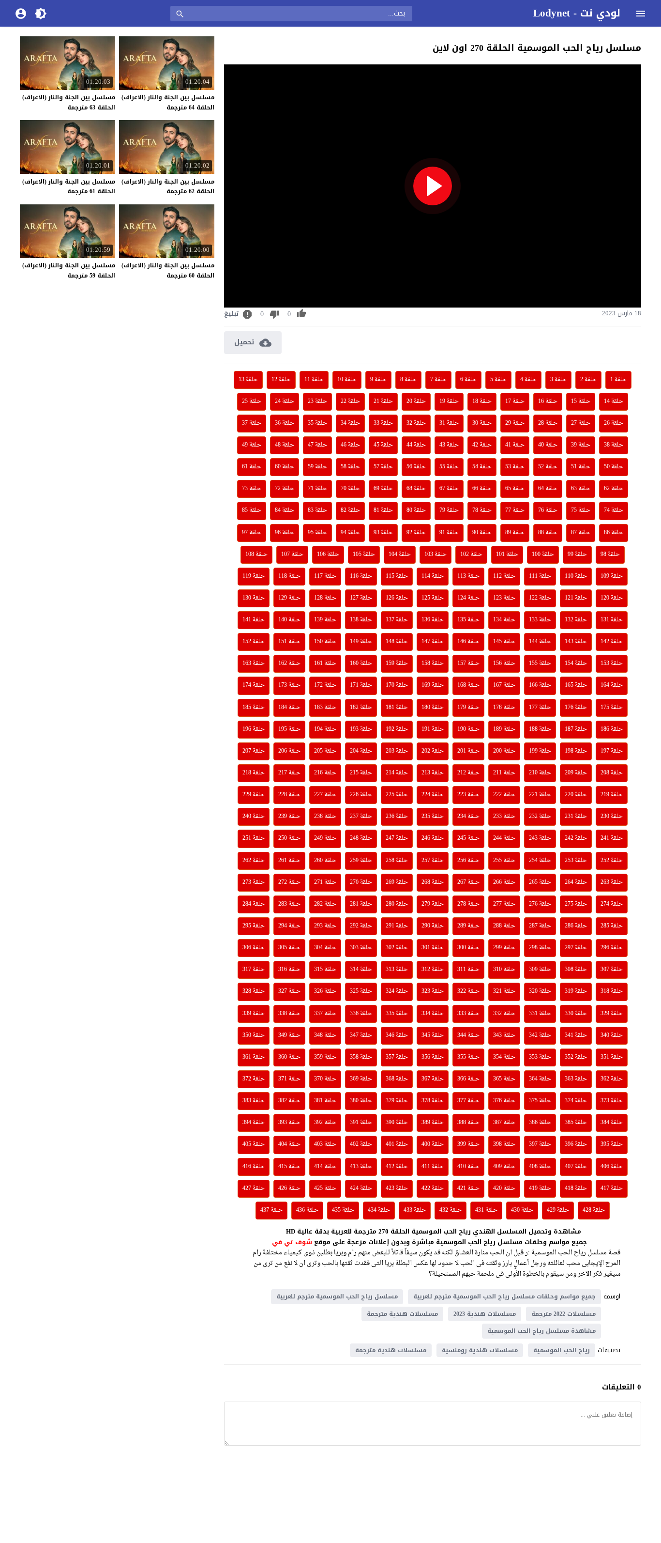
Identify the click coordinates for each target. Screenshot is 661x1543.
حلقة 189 (504, 729)
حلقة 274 (612, 904)
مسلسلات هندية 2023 (484, 1314)
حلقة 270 (361, 882)
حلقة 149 (361, 641)
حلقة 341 (576, 1035)
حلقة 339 (253, 1013)
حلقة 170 (397, 685)
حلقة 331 (540, 1013)
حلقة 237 (361, 816)
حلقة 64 (547, 488)
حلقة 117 (325, 576)
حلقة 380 (361, 1101)
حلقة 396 (576, 1144)
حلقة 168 (468, 685)
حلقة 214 (397, 773)
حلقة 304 (325, 947)
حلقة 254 (540, 860)
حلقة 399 (468, 1144)
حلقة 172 (325, 685)
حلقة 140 (289, 620)
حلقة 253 (576, 860)
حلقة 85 (251, 510)
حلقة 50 (613, 467)
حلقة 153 (612, 663)
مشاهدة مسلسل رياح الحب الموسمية (541, 1331)
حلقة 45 (383, 445)
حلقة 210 (540, 773)
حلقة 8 (408, 379)
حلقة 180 (432, 707)
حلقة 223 (468, 794)
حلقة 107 (292, 554)
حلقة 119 (253, 576)
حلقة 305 (289, 947)
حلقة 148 (397, 641)
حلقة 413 (361, 1166)
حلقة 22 (350, 401)
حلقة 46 (350, 445)
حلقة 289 (468, 926)
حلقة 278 (468, 904)
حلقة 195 (289, 729)
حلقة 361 (253, 1057)
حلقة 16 (547, 401)
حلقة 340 (612, 1035)
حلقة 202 (432, 751)
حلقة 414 (325, 1166)
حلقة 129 (289, 598)
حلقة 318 (612, 991)
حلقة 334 (432, 1013)
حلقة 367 (432, 1079)
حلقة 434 (379, 1210)
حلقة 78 (482, 510)
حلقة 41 (515, 445)
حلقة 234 (468, 816)
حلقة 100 (543, 554)
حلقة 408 (540, 1166)
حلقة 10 (347, 379)
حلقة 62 (613, 488)
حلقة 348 (325, 1035)
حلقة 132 (576, 620)
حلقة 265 (540, 882)
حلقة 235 (432, 816)
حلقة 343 (504, 1035)
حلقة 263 (612, 882)
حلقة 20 (416, 401)
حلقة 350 (253, 1035)
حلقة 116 (361, 576)
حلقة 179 (468, 707)
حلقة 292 (361, 926)
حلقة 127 (361, 598)
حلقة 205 (325, 751)
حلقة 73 (251, 488)
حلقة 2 (588, 379)
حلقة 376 (504, 1101)
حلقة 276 (540, 904)
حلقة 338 (289, 1013)
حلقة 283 (289, 904)
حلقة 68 (416, 488)
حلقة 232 (540, 816)
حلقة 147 (432, 641)
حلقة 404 (289, 1144)
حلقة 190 (468, 729)
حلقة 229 (253, 794)
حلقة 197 (612, 751)
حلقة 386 (540, 1122)
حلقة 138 (361, 620)
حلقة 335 (397, 1013)
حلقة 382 (289, 1101)
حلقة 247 (397, 838)
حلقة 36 (284, 423)
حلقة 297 (576, 947)
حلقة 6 (468, 379)
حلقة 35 (317, 423)
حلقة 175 (612, 707)
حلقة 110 (576, 576)
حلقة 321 (504, 991)
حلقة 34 (350, 423)
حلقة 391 (361, 1122)
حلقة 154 (576, 663)
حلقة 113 (468, 576)
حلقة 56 (416, 467)
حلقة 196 (253, 729)
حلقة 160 (361, 663)
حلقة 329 (612, 1013)
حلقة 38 (613, 445)
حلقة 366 (468, 1079)
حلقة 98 (610, 554)
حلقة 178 (504, 707)
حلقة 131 (612, 620)
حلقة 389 (432, 1122)
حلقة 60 (284, 467)
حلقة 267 (468, 882)
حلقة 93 (383, 532)
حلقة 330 (576, 1013)
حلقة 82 (350, 510)
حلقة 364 (540, 1079)
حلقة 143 (576, 641)
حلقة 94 (350, 532)
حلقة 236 (397, 816)
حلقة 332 (504, 1013)
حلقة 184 (289, 707)
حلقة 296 (612, 947)
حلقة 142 (612, 641)
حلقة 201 (468, 751)
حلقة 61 (251, 467)
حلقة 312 (432, 969)
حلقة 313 (397, 969)
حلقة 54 (482, 467)
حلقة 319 (576, 991)
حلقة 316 (289, 969)
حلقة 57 (383, 467)
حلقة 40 (547, 445)
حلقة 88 (547, 532)
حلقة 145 (504, 641)
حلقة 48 (284, 445)
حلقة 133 (540, 620)
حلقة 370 (325, 1079)
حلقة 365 (504, 1079)
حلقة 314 (361, 969)
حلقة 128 (325, 598)
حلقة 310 (504, 969)
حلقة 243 (540, 838)
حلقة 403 (325, 1144)
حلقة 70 (350, 488)
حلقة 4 (528, 379)
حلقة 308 (576, 969)
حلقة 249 (325, 838)
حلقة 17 (515, 401)
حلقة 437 (271, 1210)
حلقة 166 (540, 685)
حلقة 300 (468, 947)
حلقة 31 (449, 423)
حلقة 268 (432, 882)
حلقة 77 (515, 510)
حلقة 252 (612, 860)
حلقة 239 (289, 816)
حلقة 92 (416, 532)
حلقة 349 (289, 1035)
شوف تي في (292, 1242)
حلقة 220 (576, 794)
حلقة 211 (504, 773)
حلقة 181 (397, 707)
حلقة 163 (253, 663)
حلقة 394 (253, 1122)
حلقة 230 (612, 816)
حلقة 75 (580, 510)
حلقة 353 (540, 1057)
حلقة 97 (251, 532)
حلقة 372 (253, 1079)
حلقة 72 (284, 488)
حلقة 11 (314, 379)
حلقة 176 (576, 707)
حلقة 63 (580, 488)
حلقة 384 (612, 1122)
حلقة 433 (415, 1210)
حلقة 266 (504, 882)
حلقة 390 (397, 1122)
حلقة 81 (383, 510)
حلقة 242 (576, 838)
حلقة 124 (468, 598)
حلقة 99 (577, 554)
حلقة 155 (540, 663)
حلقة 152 (253, 641)
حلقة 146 (468, 641)
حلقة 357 (397, 1057)
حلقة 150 (325, 641)
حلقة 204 (361, 751)
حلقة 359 (325, 1057)
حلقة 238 (325, 816)
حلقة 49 (251, 445)
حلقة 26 (613, 423)
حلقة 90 (482, 532)
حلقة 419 (540, 1188)
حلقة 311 (468, 969)
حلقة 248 (361, 838)
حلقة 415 (289, 1166)
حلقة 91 (449, 532)
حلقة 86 (613, 532)
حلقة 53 (515, 467)
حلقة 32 (416, 423)
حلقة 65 (515, 488)
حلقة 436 (307, 1210)
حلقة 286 (576, 926)
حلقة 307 (612, 969)
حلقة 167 (504, 685)
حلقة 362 (612, 1079)
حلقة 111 (540, 576)
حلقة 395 (612, 1144)
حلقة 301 (432, 947)
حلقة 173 (289, 685)
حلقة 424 (361, 1188)
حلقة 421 (468, 1188)
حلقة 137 (397, 620)
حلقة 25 (251, 401)
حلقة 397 (540, 1144)
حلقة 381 (325, 1101)
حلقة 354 (504, 1057)
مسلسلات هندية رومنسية (480, 1350)
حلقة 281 (361, 904)
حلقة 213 (432, 773)
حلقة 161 (325, 663)
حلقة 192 (397, 729)
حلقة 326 (325, 991)
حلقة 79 (449, 510)
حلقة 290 (432, 926)
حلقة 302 (397, 947)
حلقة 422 (432, 1188)
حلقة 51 (580, 467)
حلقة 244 (504, 838)
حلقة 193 (361, 729)
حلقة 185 (253, 707)
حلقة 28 (547, 423)
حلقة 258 (397, 860)
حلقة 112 (504, 576)
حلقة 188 (540, 729)
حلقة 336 (361, 1013)
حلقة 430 (522, 1210)
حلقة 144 (540, 641)
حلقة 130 (253, 598)
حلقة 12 (281, 379)
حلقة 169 (432, 685)
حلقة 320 (540, 991)
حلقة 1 (618, 379)
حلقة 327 (289, 991)
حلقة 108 (256, 554)
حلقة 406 (612, 1166)
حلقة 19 (449, 401)
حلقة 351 (612, 1057)
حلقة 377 (468, 1101)
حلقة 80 (416, 510)
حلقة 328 (253, 991)
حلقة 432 (450, 1210)
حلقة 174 (253, 685)
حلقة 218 (253, 773)
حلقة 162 (289, 663)
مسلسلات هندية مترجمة (402, 1314)
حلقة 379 (397, 1101)
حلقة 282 (325, 904)
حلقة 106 (328, 554)
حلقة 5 (498, 379)
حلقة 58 (350, 467)
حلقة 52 (547, 467)
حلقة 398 (504, 1144)
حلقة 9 (378, 379)
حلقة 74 (613, 510)
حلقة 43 (449, 445)
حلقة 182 (361, 707)
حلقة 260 (325, 860)
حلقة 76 (547, 510)
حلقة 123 (504, 598)
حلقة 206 (289, 751)
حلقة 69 (383, 488)
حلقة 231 (576, 816)
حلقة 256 (468, 860)
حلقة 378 (432, 1101)
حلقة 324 (397, 991)
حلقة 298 (540, 947)
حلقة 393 (289, 1122)
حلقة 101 (507, 554)
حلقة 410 (468, 1166)
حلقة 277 (504, 904)
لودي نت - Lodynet (576, 13)
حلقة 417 (612, 1188)
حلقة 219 (612, 794)
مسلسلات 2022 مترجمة (563, 1314)
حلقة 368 (397, 1079)
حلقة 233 (504, 816)
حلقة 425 (325, 1188)
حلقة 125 (432, 598)
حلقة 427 (253, 1188)
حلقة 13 (248, 379)
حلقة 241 (612, 838)
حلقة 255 (504, 860)
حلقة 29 (515, 423)
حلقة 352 (576, 1057)
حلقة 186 (612, 729)
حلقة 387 (504, 1122)
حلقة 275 (576, 904)
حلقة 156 (504, 663)
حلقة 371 (289, 1079)
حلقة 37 (251, 423)
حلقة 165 (576, 685)
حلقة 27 (580, 423)
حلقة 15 (580, 401)
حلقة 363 (576, 1079)
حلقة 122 (540, 598)
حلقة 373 (612, 1101)
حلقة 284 (253, 904)
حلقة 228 (289, 794)
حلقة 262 (253, 860)
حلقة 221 (540, 794)
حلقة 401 (397, 1144)
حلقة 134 (504, 620)
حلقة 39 (580, 445)
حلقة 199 (540, 751)
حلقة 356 (432, 1057)
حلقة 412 (397, 1166)
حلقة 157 (468, 663)
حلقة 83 (317, 510)
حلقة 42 (482, 445)
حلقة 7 (438, 379)
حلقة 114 (432, 576)
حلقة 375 (540, 1101)
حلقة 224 (432, 794)
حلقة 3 (558, 379)
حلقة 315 (325, 969)
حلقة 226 (361, 794)
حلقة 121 (576, 598)
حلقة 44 (416, 445)
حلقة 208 (612, 773)
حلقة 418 (576, 1188)
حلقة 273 (253, 882)
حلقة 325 (361, 991)
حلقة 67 (449, 488)
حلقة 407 (576, 1166)
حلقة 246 (432, 838)
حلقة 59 (317, 467)
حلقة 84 (284, 510)
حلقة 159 (397, 663)
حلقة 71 (317, 488)
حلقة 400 (432, 1144)
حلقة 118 (289, 576)
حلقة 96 (284, 532)
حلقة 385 (576, 1122)
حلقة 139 (325, 620)
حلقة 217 (289, 773)
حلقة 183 (325, 707)
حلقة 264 (576, 882)
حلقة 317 (253, 969)
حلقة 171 (361, 685)
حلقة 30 (482, 423)
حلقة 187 (576, 729)
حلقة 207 (253, 751)
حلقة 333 (468, 1013)
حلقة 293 (325, 926)
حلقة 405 (253, 1144)
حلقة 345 (432, 1035)
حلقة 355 (468, 1057)
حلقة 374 (576, 1101)
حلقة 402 (361, 1144)
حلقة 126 (397, 598)
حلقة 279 (432, 904)
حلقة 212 (468, 773)
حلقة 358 (361, 1057)
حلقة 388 (468, 1122)
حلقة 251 (253, 838)
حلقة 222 (504, 794)
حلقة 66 (482, 488)
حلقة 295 (253, 926)
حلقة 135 (468, 620)
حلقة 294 (289, 926)
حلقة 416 (253, 1166)
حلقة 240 (253, 816)
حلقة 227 (325, 794)
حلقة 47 (317, 445)
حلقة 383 (253, 1101)
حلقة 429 (558, 1210)
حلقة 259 (361, 860)
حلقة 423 (397, 1188)
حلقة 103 (435, 554)
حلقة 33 (383, 423)
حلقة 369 (361, 1079)
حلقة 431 (486, 1210)
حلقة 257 (432, 860)
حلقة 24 (284, 401)
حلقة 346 (397, 1035)
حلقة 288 (504, 926)
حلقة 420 (504, 1188)
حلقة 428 (594, 1210)
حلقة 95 (317, 532)
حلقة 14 (613, 401)
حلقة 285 (612, 926)
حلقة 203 (397, 751)
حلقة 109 (612, 576)
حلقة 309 (540, 969)
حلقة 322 (468, 991)
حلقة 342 (540, 1035)
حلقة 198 (576, 751)
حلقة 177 (540, 707)
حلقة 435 (343, 1210)
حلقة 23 (317, 401)
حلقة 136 (432, 620)
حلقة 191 (432, 729)
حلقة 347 (361, 1035)
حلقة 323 (432, 991)
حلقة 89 (515, 532)
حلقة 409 (504, 1166)
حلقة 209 (576, 773)
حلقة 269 (397, 882)
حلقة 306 (253, 947)
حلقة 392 (325, 1122)
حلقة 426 (289, 1188)
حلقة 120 (612, 598)
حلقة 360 (289, 1057)
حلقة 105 (364, 554)
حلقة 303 (361, 947)
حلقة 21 (383, 401)
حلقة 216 (325, 773)
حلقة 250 (289, 838)
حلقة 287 (540, 926)
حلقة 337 (325, 1013)
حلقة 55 (449, 467)
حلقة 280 (397, 904)
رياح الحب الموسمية (561, 1350)
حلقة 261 (289, 860)
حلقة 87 (580, 532)
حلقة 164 (612, 685)
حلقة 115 (397, 576)
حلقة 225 (397, 794)
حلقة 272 (289, 882)
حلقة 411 (432, 1166)
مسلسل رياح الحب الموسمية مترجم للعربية (337, 1296)
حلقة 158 (432, 663)
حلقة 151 (289, 641)
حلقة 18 (482, 401)
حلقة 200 (504, 751)
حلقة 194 (325, 729)
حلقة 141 (253, 620)
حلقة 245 (468, 838)
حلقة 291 (397, 926)
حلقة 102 (471, 554)
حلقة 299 (504, 947)
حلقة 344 (468, 1035)
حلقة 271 (325, 882)
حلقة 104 (400, 554)
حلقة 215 (361, 773)
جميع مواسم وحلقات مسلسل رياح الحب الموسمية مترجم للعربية (504, 1296)
